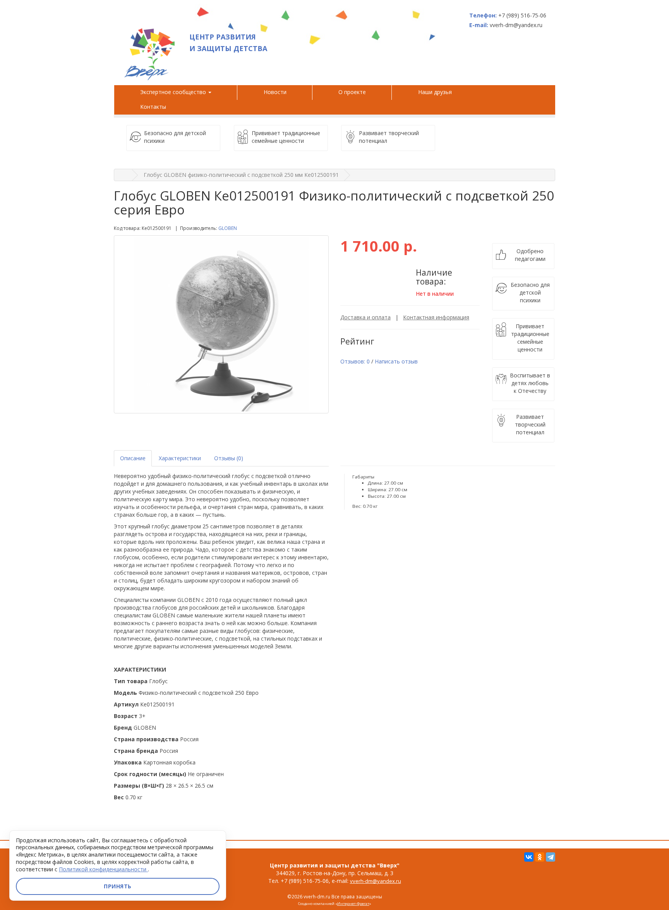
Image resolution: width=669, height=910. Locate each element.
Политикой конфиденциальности (103, 869)
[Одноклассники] (539, 857)
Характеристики (180, 458)
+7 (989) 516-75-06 (522, 15)
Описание (133, 458)
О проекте (352, 92)
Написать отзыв (396, 361)
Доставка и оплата (365, 317)
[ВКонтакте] (528, 857)
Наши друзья (436, 92)
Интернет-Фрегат (353, 903)
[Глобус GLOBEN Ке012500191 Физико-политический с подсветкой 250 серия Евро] (221, 324)
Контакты (153, 106)
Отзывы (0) (228, 458)
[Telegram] (550, 857)
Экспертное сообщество (174, 92)
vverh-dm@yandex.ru (375, 880)
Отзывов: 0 (355, 361)
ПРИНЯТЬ (118, 886)
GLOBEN (227, 228)
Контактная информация (436, 317)
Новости (275, 92)
